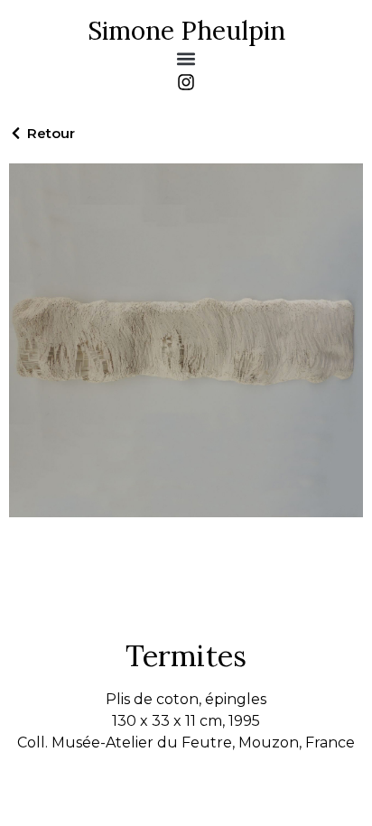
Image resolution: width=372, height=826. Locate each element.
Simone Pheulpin (186, 30)
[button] (186, 58)
